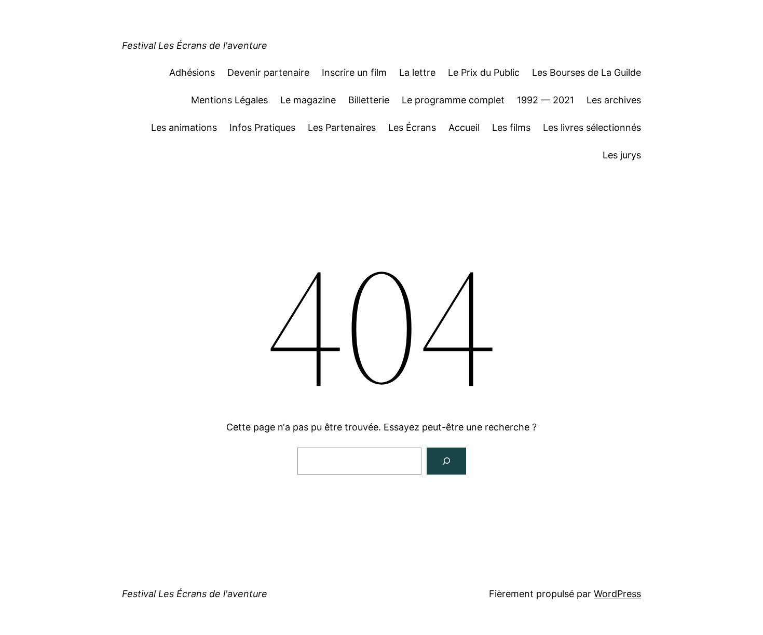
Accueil (464, 127)
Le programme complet (453, 99)
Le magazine (308, 99)
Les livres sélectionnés (592, 127)
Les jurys (622, 155)
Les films (511, 127)
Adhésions (192, 72)
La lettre (417, 72)
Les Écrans (412, 127)
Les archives (614, 99)
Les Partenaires (342, 127)
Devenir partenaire (268, 72)
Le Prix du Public (484, 72)
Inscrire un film (354, 72)
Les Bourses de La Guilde (586, 72)
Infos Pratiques (262, 127)
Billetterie (368, 99)
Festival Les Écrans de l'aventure (194, 45)
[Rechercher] (446, 461)
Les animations (184, 127)
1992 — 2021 (545, 99)
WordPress (617, 593)
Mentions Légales (229, 99)
